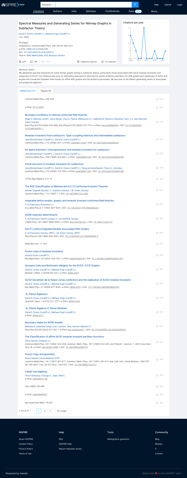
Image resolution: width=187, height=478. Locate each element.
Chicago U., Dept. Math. (52, 375)
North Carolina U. (49, 218)
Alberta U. (85, 326)
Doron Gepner (31, 358)
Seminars (91, 11)
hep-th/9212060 (50, 347)
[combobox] (93, 5)
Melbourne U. (85, 119)
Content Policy (26, 444)
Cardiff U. (39, 33)
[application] (145, 44)
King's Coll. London (56, 326)
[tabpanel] (93, 255)
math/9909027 (40, 394)
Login (179, 4)
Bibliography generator (118, 439)
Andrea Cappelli (32, 190)
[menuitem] (156, 4)
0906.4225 (74, 301)
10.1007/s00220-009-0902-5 (39, 52)
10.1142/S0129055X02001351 (107, 258)
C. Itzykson (55, 190)
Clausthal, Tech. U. (123, 119)
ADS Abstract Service (54, 55)
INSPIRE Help (65, 444)
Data (131, 11)
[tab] (28, 90)
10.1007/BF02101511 (85, 364)
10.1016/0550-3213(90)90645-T (81, 236)
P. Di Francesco (32, 204)
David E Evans (32, 255)
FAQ (61, 439)
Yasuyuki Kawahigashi (92, 168)
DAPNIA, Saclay (70, 218)
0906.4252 (75, 287)
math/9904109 (83, 157)
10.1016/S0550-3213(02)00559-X (108, 329)
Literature (38, 11)
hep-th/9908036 (110, 125)
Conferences (112, 11)
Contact (159, 453)
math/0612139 (40, 379)
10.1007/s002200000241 (106, 142)
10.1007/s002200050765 (111, 157)
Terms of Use (25, 453)
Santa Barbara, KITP (49, 358)
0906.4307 (73, 273)
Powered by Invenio (17, 473)
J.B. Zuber (75, 190)
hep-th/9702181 (78, 222)
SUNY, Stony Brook (52, 119)
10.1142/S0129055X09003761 (104, 287)
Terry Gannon (73, 326)
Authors (57, 11)
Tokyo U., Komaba (112, 168)
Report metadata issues (70, 448)
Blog (157, 439)
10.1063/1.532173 (102, 222)
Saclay (35, 122)
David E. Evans (26, 33)
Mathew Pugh (52, 33)
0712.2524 (38, 107)
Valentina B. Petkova (103, 119)
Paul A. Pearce (70, 119)
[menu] (163, 4)
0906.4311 (38, 315)
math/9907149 (83, 171)
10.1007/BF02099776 (76, 347)
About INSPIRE (26, 439)
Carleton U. (44, 340)
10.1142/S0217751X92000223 (82, 208)
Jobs (74, 11)
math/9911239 (78, 142)
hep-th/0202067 (76, 329)
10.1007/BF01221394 (77, 193)
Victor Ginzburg (32, 375)
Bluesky (159, 444)
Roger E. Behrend (33, 119)
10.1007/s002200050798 (111, 171)
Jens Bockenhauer (34, 139)
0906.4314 (32, 49)
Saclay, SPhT (47, 233)
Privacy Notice (26, 448)
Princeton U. (47, 204)
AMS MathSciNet (35, 55)
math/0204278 (77, 258)
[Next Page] (50, 411)
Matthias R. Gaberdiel (35, 326)
